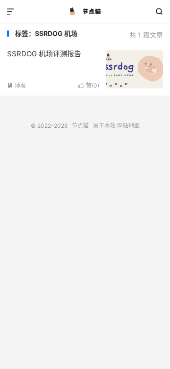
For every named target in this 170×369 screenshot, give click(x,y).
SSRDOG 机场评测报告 (44, 53)
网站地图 (128, 125)
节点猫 (85, 12)
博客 (16, 85)
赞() (88, 85)
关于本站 (104, 125)
